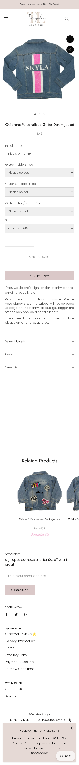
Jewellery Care (16, 655)
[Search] (67, 19)
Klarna (10, 648)
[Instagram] (25, 614)
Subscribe (20, 590)
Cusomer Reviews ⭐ (20, 634)
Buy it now (39, 276)
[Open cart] (73, 19)
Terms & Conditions (20, 669)
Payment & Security (19, 662)
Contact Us (13, 689)
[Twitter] (16, 614)
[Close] (71, 728)
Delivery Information (15, 341)
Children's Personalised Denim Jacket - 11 (39, 521)
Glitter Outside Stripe (20, 184)
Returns (9, 354)
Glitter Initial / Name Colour (25, 203)
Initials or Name (16, 146)
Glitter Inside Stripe (19, 165)
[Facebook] (6, 614)
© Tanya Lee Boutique (39, 714)
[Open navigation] (6, 18)
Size (8, 220)
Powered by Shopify (57, 720)
